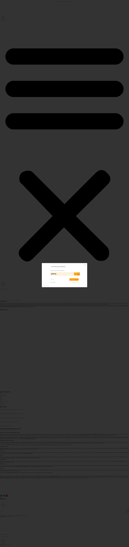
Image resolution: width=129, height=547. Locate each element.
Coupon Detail (75, 282)
